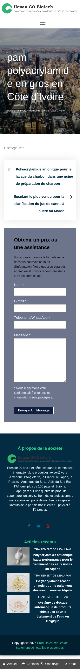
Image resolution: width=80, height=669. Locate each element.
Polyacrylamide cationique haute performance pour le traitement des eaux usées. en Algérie (53, 561)
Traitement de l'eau (53, 597)
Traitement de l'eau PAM (52, 549)
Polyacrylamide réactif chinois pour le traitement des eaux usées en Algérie (52, 585)
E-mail (20, 301)
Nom (19, 285)
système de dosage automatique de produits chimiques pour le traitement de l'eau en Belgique (52, 612)
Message (22, 335)
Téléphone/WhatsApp (32, 318)
